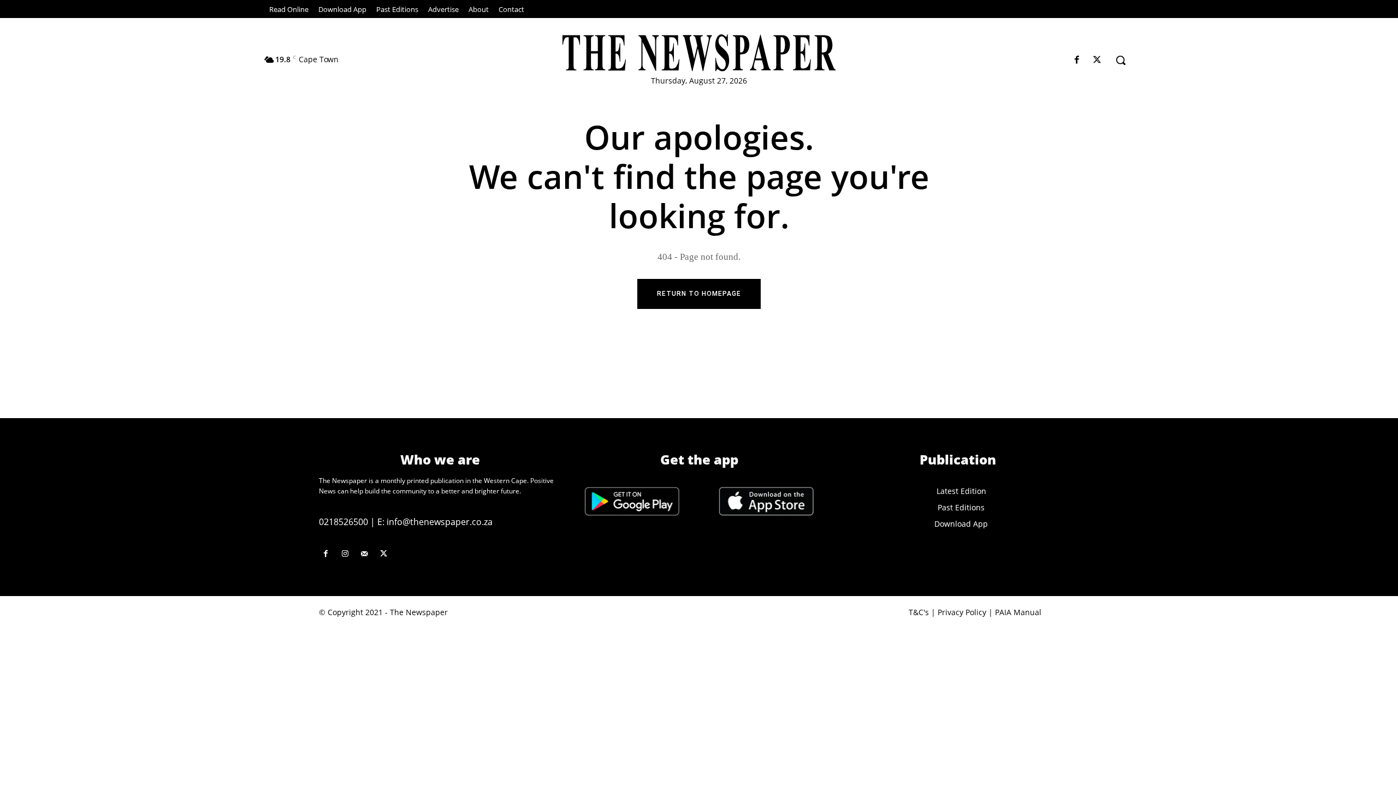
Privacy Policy (962, 612)
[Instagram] (345, 554)
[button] (1120, 60)
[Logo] (699, 53)
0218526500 (343, 522)
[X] (1097, 60)
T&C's (919, 612)
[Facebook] (1077, 60)
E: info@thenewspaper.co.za (435, 522)
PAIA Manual (1018, 612)
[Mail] (364, 554)
